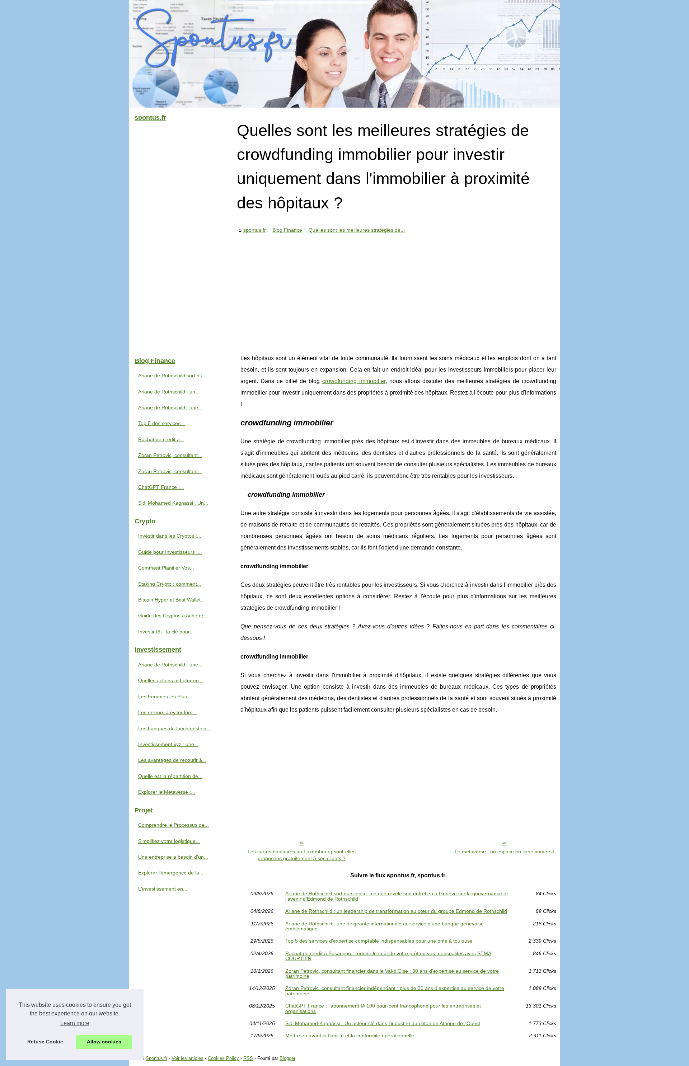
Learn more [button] (74, 1023)
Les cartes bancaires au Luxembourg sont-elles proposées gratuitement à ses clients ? (302, 855)
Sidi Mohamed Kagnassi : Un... (173, 503)
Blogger (287, 1058)
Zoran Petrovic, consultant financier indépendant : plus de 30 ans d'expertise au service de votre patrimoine (394, 991)
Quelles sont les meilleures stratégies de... (357, 230)
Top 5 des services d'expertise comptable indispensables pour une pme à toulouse (379, 940)
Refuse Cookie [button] (45, 1041)
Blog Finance (287, 230)
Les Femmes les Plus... (164, 696)
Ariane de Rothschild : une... (170, 407)
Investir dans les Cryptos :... (169, 536)
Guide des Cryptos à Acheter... (172, 615)
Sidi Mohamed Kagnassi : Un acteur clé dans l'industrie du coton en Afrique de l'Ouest (382, 1023)
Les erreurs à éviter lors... (167, 712)
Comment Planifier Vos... (166, 568)
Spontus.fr (156, 1058)
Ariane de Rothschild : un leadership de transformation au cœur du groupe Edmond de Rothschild (396, 911)
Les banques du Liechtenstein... (174, 728)
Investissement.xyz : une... (168, 744)
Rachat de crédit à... (161, 439)
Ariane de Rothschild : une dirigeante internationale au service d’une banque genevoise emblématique (384, 926)
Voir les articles (187, 1058)
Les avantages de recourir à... (172, 760)
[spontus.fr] (344, 54)
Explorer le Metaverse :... (166, 792)
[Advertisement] (398, 288)
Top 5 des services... (161, 423)
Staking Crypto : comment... (169, 584)
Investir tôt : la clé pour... (166, 632)
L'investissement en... (162, 889)
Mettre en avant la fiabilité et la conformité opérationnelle (349, 1035)
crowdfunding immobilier (353, 381)
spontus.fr (254, 230)
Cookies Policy (223, 1058)
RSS (248, 1058)
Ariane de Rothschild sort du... (172, 375)
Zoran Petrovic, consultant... (170, 455)
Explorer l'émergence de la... (170, 873)
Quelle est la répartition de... (170, 776)
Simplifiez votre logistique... (169, 841)
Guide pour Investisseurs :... (170, 552)
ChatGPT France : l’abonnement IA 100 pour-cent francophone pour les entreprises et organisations (383, 1008)
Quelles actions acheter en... (170, 680)
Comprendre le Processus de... (173, 825)
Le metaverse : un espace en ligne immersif (504, 851)
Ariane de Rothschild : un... (169, 392)
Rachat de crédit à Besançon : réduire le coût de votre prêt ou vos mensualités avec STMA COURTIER (388, 956)
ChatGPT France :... (161, 487)
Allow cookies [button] (104, 1041)
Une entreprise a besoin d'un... (173, 857)
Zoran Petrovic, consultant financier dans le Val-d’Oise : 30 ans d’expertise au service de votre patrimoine (392, 973)
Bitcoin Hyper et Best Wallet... (171, 600)
